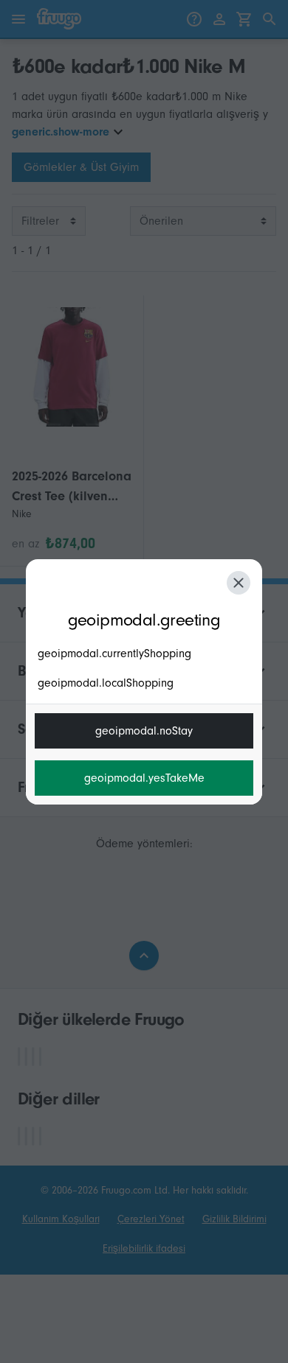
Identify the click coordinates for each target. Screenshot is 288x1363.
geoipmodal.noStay (144, 730)
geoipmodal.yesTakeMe (144, 778)
